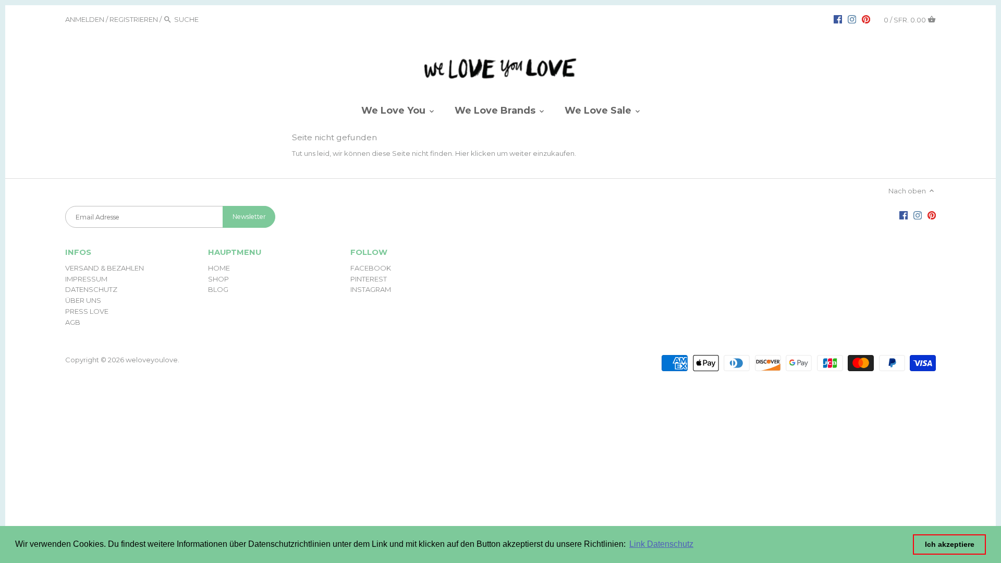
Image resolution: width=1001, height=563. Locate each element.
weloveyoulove (152, 360)
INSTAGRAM (370, 289)
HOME (219, 268)
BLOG (218, 289)
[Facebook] (838, 19)
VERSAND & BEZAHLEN (104, 268)
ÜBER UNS (83, 300)
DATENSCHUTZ (91, 289)
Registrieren (133, 19)
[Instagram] (852, 19)
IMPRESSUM (86, 279)
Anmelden (84, 19)
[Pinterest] (866, 19)
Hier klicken (475, 153)
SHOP (218, 279)
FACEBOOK (370, 268)
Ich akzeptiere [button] (949, 544)
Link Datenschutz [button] (661, 544)
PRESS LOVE (86, 311)
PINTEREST (368, 279)
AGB (72, 322)
